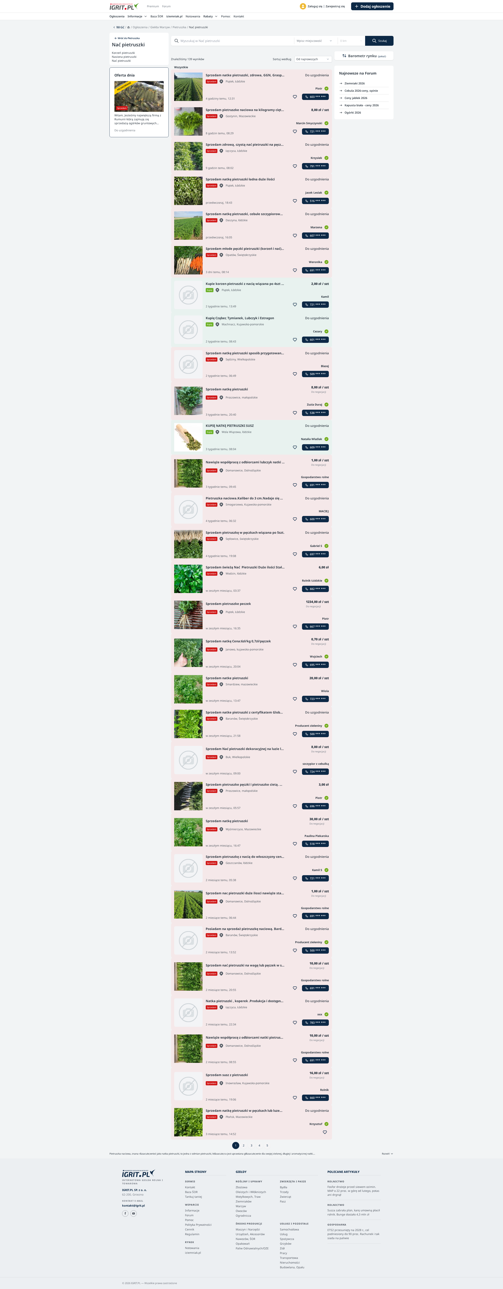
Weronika (315, 262)
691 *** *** (318, 270)
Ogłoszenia (116, 16)
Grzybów (285, 1243)
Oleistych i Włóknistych (251, 1192)
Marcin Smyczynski (309, 123)
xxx (319, 1014)
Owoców (241, 1211)
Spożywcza (287, 1239)
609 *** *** (318, 447)
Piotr (318, 88)
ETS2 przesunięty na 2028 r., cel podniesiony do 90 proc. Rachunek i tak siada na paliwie (353, 1234)
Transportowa (289, 1258)
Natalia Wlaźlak (311, 439)
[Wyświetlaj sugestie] (331, 41)
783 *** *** (318, 1022)
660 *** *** (318, 1098)
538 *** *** (318, 413)
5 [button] (267, 1145)
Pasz (283, 1201)
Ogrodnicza (243, 1215)
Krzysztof (315, 1124)
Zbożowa (241, 1187)
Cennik (189, 1229)
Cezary (317, 331)
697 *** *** (318, 554)
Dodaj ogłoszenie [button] (375, 6)
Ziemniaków (244, 1201)
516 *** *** (318, 201)
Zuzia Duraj (314, 404)
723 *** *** (318, 699)
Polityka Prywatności (198, 1225)
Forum (166, 6)
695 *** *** (318, 665)
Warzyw (241, 1206)
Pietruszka (179, 27)
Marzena (316, 227)
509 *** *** (318, 374)
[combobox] (312, 41)
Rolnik (324, 1090)
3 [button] (251, 1145)
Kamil (325, 296)
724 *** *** (318, 771)
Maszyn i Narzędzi (248, 1229)
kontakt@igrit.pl (133, 1205)
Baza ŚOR (157, 16)
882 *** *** (318, 589)
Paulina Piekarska (317, 836)
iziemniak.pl (174, 16)
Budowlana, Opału (292, 1267)
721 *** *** (318, 131)
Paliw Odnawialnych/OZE (252, 1248)
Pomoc (225, 16)
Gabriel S (316, 546)
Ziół (282, 1248)
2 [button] (243, 1145)
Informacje (192, 1210)
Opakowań (243, 1243)
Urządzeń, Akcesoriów (250, 1234)
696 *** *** (318, 806)
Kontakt (239, 16)
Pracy (283, 1253)
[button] (303, 6)
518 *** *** (318, 844)
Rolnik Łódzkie (312, 580)
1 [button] (236, 1145)
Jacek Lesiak (313, 192)
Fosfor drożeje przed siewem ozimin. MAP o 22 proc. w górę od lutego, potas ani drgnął (353, 1191)
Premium (153, 6)
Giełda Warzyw (160, 27)
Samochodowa (289, 1229)
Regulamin (192, 1234)
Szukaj (382, 41)
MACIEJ (324, 511)
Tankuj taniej (193, 1197)
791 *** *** (318, 166)
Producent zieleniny (308, 726)
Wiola (325, 691)
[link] (118, 27)
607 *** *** (318, 235)
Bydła (283, 1187)
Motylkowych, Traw (248, 1197)
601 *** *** (318, 339)
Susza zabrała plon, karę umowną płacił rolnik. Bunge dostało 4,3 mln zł (353, 1212)
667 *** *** (318, 626)
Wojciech (316, 656)
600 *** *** (318, 519)
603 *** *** (318, 97)
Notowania (193, 16)
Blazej (325, 366)
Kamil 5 (317, 870)
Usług (284, 1234)
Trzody (284, 1192)
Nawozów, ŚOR (245, 1239)
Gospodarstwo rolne (315, 477)
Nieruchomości (290, 1262)
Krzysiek (316, 158)
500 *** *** (318, 734)
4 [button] (259, 1145)
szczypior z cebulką (316, 764)
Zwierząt (285, 1197)
